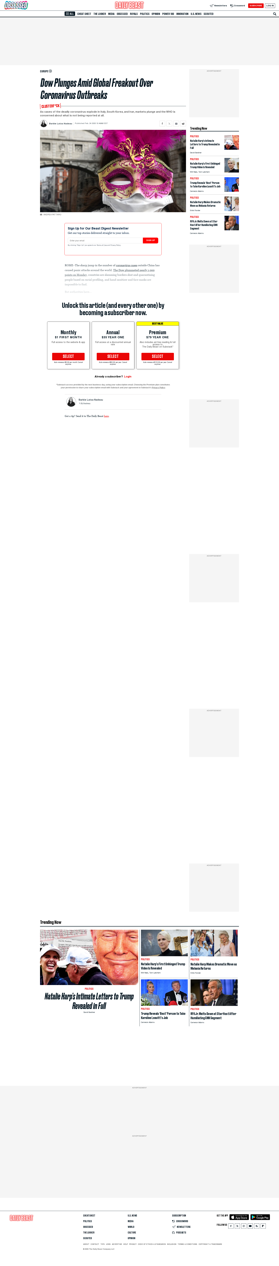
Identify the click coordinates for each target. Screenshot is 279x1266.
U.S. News (196, 13)
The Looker (99, 13)
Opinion (156, 13)
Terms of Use (102, 245)
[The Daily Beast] (129, 6)
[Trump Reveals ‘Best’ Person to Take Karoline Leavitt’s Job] (231, 191)
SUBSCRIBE (256, 5)
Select (68, 356)
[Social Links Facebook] (230, 1226)
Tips (102, 1244)
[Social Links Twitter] (237, 1226)
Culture (132, 1232)
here (106, 416)
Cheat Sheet (84, 13)
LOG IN (270, 5)
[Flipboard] (263, 1226)
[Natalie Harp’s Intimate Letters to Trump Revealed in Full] (231, 148)
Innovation (182, 13)
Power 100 (168, 13)
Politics (144, 13)
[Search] (274, 14)
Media (111, 13)
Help (125, 1244)
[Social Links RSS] (256, 1226)
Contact (95, 1244)
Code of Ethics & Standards (152, 1244)
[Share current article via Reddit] (183, 123)
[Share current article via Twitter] (169, 123)
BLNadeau (85, 404)
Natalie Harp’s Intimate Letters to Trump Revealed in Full (89, 1001)
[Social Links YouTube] (250, 1226)
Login (127, 376)
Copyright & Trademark (210, 1244)
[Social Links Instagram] (243, 1226)
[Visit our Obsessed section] (26, 6)
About (86, 1244)
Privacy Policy (115, 245)
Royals (134, 13)
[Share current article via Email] (176, 123)
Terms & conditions (187, 1244)
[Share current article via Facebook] (162, 123)
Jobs (108, 1244)
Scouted (208, 13)
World (131, 1227)
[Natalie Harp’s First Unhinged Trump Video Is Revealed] (231, 171)
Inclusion (171, 1244)
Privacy (133, 1244)
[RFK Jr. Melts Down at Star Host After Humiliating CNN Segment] (231, 229)
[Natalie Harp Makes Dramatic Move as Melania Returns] (231, 210)
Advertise (117, 1244)
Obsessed (122, 13)
